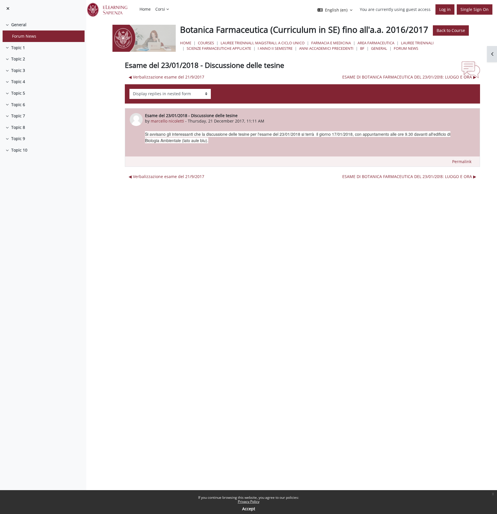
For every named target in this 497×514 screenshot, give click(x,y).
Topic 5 (18, 93)
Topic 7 (18, 116)
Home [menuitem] (145, 9)
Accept (248, 508)
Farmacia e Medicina (331, 42)
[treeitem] (43, 30)
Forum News (24, 36)
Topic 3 (18, 70)
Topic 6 (18, 104)
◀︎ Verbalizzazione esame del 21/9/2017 (166, 77)
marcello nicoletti (167, 121)
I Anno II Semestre (275, 48)
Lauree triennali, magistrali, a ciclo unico (263, 42)
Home (185, 42)
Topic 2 (18, 59)
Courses (206, 42)
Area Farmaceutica (376, 42)
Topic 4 (18, 81)
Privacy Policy (248, 501)
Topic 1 (18, 47)
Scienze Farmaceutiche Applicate (219, 48)
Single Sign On (474, 9)
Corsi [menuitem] (160, 9)
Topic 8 (18, 127)
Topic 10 (19, 150)
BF (362, 48)
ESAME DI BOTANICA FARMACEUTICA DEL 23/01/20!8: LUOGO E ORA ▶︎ (409, 77)
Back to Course (451, 30)
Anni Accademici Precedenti (326, 48)
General (18, 24)
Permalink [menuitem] (461, 161)
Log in (445, 9)
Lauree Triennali (417, 42)
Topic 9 (18, 138)
